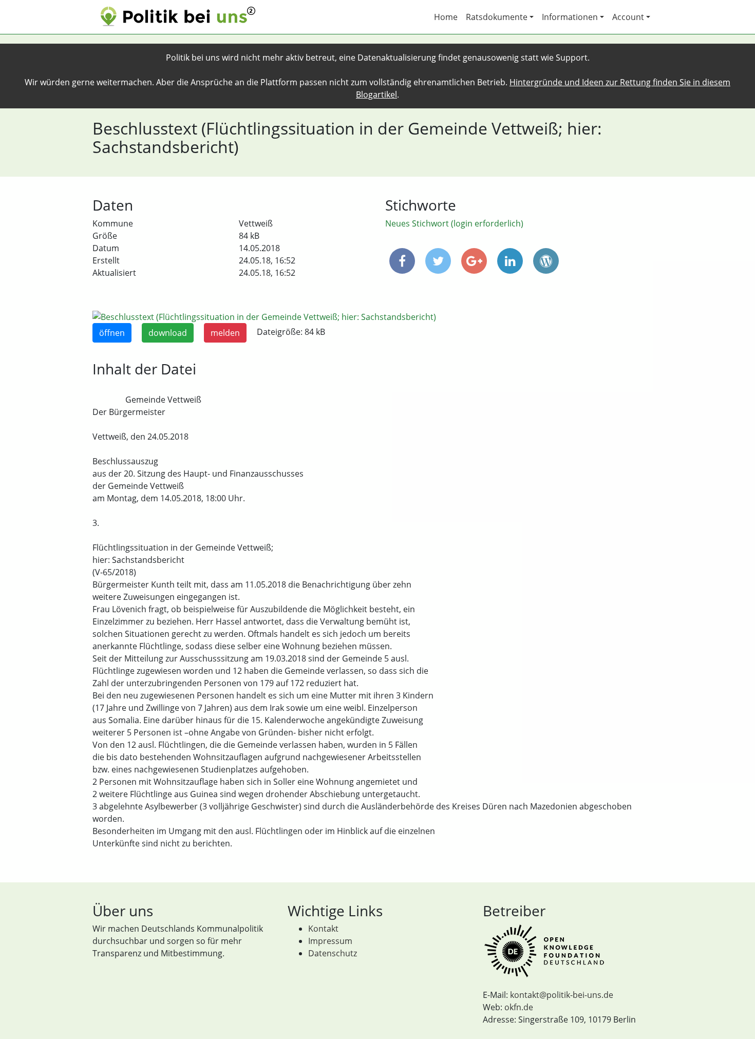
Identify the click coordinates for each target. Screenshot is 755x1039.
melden (225, 332)
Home (446, 17)
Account (628, 17)
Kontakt (323, 928)
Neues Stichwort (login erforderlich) (454, 223)
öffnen (112, 332)
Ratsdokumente (496, 17)
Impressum (330, 941)
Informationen (570, 17)
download (167, 332)
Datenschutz (332, 953)
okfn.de (518, 1007)
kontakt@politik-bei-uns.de (561, 994)
